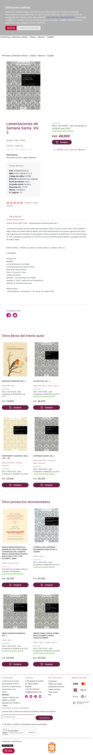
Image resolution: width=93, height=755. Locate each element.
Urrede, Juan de (51, 642)
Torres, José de (53, 386)
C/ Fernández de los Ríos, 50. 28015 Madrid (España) (34, 683)
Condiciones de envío (56, 687)
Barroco (41, 37)
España (50, 37)
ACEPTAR (11, 28)
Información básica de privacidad (34, 724)
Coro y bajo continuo (26, 157)
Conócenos (52, 681)
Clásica (33, 37)
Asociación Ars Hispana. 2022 (19, 149)
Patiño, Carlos (38, 556)
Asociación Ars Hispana (27, 179)
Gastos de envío (54, 689)
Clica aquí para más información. (61, 17)
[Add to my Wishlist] (54, 149)
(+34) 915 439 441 (32, 689)
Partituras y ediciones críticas (14, 37)
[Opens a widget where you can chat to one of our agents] (8, 751)
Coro (13, 157)
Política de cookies (55, 684)
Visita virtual (52, 692)
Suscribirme (44, 718)
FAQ (49, 695)
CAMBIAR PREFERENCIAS (29, 28)
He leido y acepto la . (25, 724)
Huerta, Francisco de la (10, 563)
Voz (8, 157)
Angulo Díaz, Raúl (8, 386)
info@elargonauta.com (33, 692)
